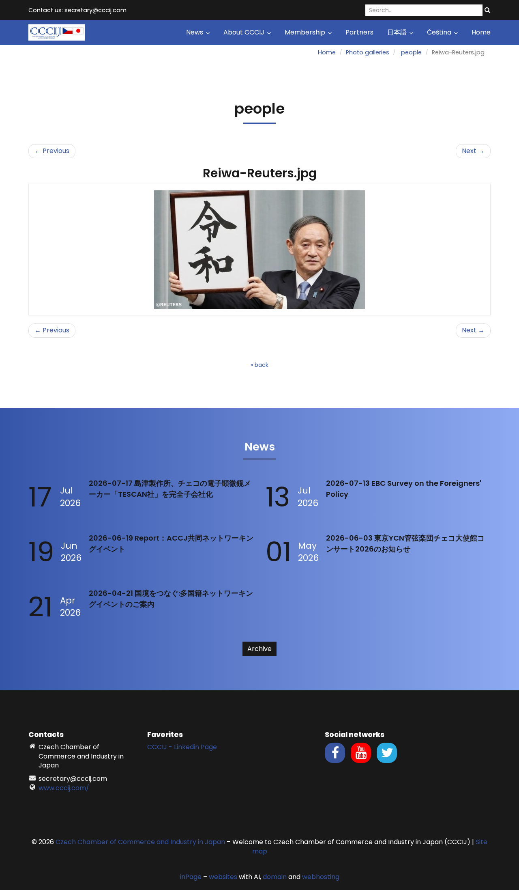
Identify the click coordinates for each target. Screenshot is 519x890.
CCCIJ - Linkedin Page (182, 747)
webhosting (320, 876)
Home (481, 32)
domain (275, 876)
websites (223, 876)
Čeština (440, 32)
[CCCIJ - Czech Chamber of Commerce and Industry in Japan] (56, 32)
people (411, 52)
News (195, 32)
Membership (306, 32)
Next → (473, 150)
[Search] (487, 10)
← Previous (51, 150)
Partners (359, 32)
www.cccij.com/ (64, 788)
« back (259, 365)
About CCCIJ (244, 32)
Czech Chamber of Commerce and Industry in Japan (140, 842)
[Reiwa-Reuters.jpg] (259, 249)
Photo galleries (367, 52)
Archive (259, 648)
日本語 (397, 32)
